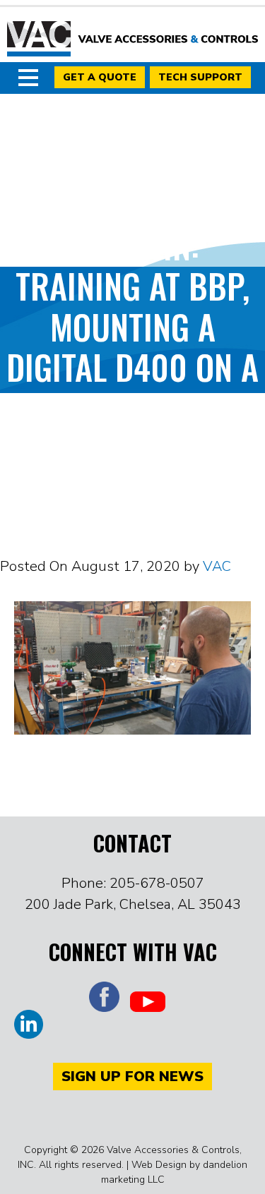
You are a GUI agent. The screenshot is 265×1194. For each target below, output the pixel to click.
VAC (132, 38)
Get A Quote (99, 77)
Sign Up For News (132, 1076)
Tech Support (200, 77)
